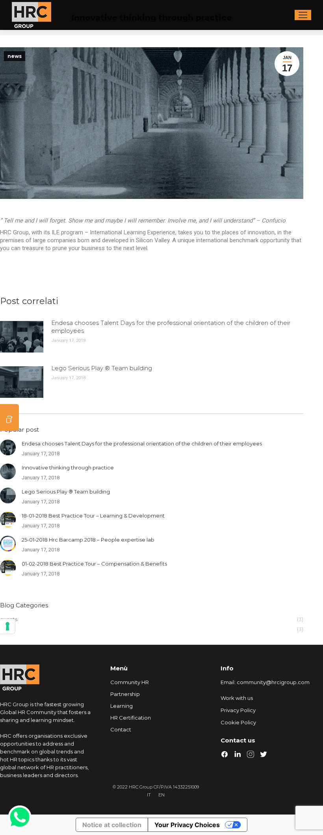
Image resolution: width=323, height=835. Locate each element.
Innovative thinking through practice (68, 467)
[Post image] (21, 337)
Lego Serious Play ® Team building (101, 368)
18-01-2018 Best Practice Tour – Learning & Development (93, 515)
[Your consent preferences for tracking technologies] (7, 626)
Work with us (237, 698)
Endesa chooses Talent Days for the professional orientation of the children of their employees (170, 326)
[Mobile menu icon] (303, 15)
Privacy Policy (238, 710)
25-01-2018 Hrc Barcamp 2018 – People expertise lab (88, 539)
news (14, 56)
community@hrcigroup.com (273, 682)
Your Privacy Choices (187, 825)
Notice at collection (111, 825)
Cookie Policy (238, 722)
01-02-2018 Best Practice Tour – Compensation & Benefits (94, 563)
